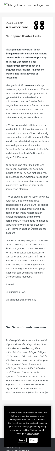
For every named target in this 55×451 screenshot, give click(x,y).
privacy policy (33, 433)
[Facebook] (42, 23)
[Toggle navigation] (47, 7)
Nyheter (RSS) (13, 447)
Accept (22, 440)
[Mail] (42, 27)
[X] (36, 23)
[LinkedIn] (36, 27)
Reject (33, 440)
